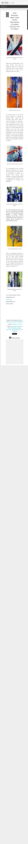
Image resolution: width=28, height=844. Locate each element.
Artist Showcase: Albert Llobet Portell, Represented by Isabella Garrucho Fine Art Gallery (15, 21)
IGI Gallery (14, 328)
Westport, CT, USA (17, 324)
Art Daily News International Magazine (14, 320)
